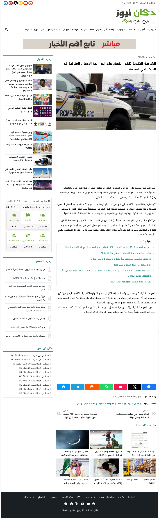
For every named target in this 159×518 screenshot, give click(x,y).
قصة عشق (29, 497)
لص (78, 403)
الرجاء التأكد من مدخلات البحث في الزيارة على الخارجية (140, 453)
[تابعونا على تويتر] (15, 3)
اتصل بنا (131, 497)
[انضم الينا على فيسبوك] (5, 3)
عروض (66, 30)
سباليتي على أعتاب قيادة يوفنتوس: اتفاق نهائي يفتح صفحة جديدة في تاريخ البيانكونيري (19, 70)
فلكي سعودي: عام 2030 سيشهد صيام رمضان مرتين (74, 453)
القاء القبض (89, 403)
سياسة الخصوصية (106, 497)
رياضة (112, 30)
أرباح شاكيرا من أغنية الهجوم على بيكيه (132, 265)
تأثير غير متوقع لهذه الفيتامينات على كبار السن (27, 287)
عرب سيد (54, 497)
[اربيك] (79, 48)
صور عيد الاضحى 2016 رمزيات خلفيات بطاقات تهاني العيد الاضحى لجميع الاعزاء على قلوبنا (108, 247)
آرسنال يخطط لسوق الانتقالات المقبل (29, 318)
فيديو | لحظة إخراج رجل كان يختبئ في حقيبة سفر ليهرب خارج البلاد (80, 414)
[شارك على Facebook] (149, 387)
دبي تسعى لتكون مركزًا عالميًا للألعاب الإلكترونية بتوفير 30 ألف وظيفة (18, 185)
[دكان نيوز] (79, 16)
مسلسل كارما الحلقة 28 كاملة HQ (34, 372)
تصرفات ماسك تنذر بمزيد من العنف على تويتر (25, 336)
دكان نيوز (94, 510)
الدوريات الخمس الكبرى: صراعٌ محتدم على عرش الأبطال (19, 122)
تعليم (99, 30)
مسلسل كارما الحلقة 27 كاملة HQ (34, 376)
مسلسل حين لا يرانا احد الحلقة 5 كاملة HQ (30, 355)
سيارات (83, 30)
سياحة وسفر (54, 30)
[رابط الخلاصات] (20, 3)
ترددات (74, 30)
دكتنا (79, 497)
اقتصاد (132, 30)
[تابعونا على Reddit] (30, 3)
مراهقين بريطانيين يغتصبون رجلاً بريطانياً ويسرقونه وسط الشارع (121, 259)
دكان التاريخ (40, 30)
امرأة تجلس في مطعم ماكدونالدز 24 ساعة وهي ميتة (132, 414)
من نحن (121, 497)
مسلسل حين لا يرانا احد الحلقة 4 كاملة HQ (30, 360)
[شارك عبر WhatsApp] (106, 387)
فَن (105, 30)
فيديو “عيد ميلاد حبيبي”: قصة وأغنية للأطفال (18, 97)
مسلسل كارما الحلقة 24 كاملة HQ (34, 389)
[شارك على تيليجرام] (78, 387)
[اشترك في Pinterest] (10, 3)
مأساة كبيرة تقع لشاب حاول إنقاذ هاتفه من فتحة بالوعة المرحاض (108, 483)
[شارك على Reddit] (92, 387)
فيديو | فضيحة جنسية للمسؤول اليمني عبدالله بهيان (126, 253)
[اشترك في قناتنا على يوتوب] (25, 3)
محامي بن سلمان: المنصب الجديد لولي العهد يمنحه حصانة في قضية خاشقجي (75, 483)
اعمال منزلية (133, 403)
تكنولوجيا (121, 30)
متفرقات (27, 30)
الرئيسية (151, 30)
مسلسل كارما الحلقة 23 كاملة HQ (34, 393)
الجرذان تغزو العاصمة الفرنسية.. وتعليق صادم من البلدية (25, 298)
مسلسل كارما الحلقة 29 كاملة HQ (34, 368)
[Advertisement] (106, 154)
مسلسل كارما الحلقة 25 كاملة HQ (34, 385)
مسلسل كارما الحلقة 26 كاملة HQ (34, 381)
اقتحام (121, 403)
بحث (6, 30)
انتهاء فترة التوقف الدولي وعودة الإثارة (20, 109)
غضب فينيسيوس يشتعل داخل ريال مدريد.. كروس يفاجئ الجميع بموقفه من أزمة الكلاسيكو (18, 85)
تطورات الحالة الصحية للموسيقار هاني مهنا (130, 282)
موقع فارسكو (67, 497)
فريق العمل (90, 497)
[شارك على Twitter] (135, 387)
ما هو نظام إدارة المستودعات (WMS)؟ (140, 481)
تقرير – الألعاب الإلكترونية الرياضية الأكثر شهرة (20, 158)
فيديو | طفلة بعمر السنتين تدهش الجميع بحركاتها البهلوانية (108, 455)
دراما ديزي (41, 497)
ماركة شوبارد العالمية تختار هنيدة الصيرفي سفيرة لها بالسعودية (26, 308)
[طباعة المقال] (63, 387)
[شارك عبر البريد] (120, 387)
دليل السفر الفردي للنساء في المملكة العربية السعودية (18, 170)
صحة (92, 30)
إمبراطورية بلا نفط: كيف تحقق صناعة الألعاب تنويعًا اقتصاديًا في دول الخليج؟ (20, 136)
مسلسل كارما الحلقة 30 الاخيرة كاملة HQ (30, 364)
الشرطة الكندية (107, 403)
